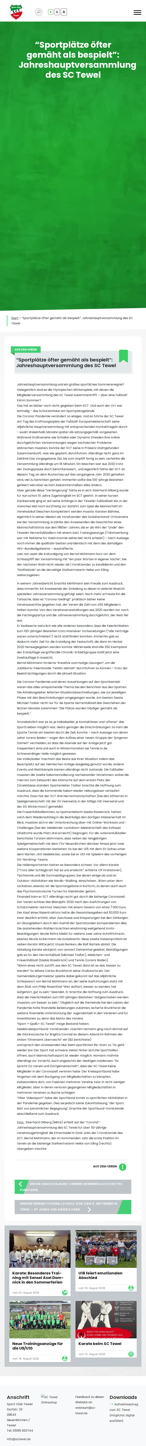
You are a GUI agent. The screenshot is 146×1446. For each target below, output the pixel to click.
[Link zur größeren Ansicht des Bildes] (40, 1249)
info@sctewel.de (19, 1439)
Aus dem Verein (105, 1166)
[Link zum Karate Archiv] (64, 1293)
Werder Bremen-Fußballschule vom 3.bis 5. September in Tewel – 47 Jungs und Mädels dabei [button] (68, 1206)
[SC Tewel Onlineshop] (56, 1400)
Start (14, 318)
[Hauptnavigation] (137, 13)
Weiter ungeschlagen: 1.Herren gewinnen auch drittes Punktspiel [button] (71, 1187)
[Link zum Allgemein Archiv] (131, 1354)
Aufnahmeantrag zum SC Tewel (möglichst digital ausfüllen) (124, 1412)
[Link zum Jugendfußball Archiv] (131, 1288)
